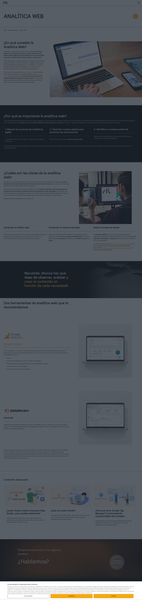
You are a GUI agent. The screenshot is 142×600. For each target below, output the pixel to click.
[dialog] (71, 590)
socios (18, 586)
